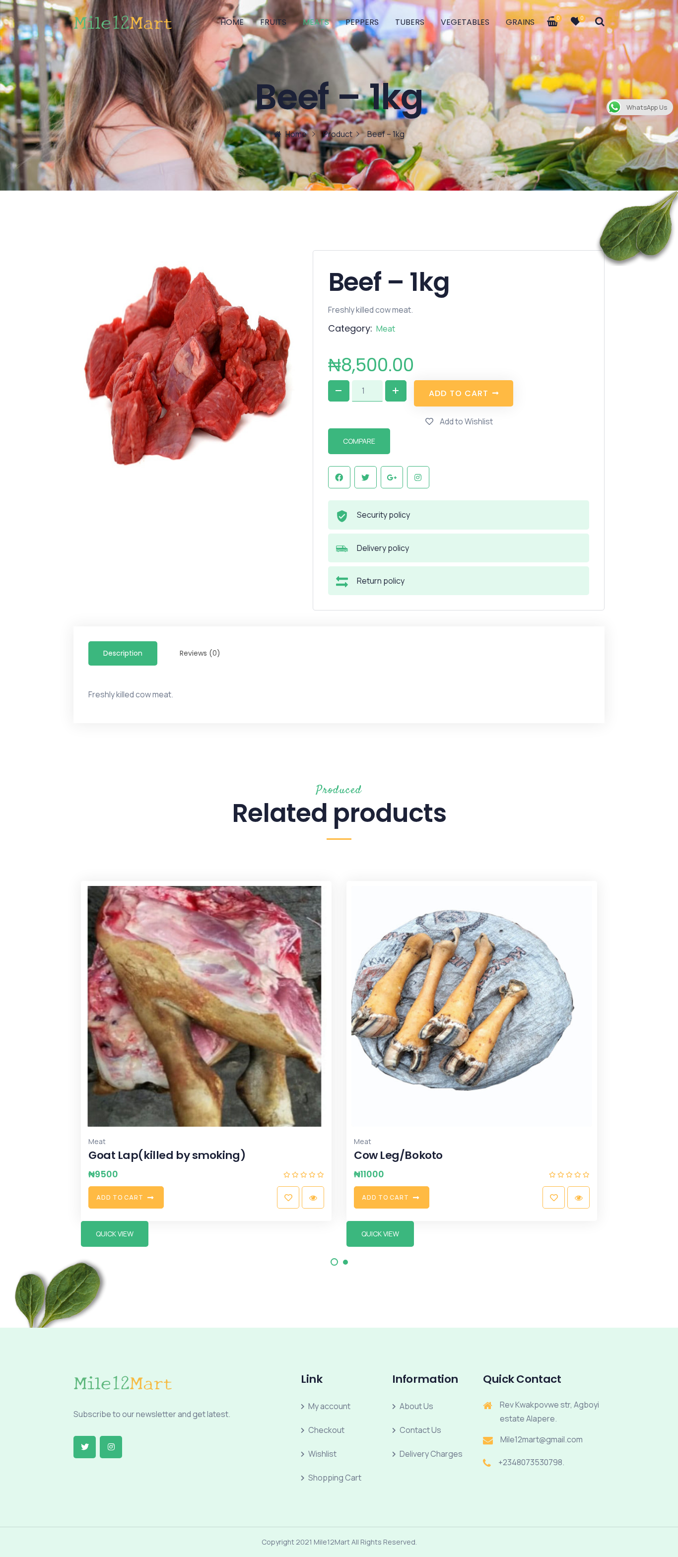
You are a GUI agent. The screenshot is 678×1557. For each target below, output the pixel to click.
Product (337, 134)
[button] (334, 1262)
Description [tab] (122, 653)
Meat (385, 328)
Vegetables (465, 22)
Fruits (273, 22)
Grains (520, 22)
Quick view (47, 1197)
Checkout (326, 1429)
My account (329, 1406)
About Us (416, 1406)
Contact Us (420, 1429)
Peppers (362, 22)
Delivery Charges (431, 1453)
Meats (316, 22)
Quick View (115, 1233)
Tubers (409, 22)
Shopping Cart (334, 1477)
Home (232, 22)
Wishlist (322, 1453)
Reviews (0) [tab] (200, 653)
